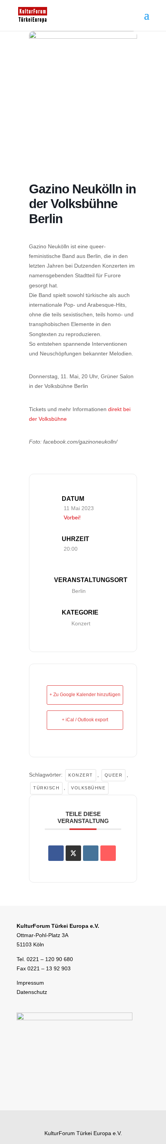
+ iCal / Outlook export (85, 719)
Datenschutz (32, 992)
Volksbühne (88, 787)
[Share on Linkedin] (90, 853)
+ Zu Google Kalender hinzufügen (84, 694)
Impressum (30, 983)
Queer (114, 775)
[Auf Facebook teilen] (56, 853)
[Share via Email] (108, 853)
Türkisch (46, 787)
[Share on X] (73, 853)
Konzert (80, 623)
